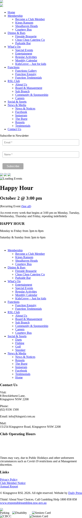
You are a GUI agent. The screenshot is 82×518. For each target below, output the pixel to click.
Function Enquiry (25, 74)
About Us (21, 84)
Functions (13, 67)
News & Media (17, 105)
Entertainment (23, 53)
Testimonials (22, 125)
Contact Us (14, 129)
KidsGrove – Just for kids (30, 63)
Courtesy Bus (23, 29)
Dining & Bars (16, 33)
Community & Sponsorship (31, 94)
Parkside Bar (23, 43)
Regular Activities (26, 57)
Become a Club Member (30, 19)
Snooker (20, 350)
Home (11, 12)
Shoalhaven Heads (26, 26)
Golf (18, 346)
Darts (18, 339)
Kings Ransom (24, 22)
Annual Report (9, 486)
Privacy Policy (9, 479)
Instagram (21, 115)
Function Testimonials (28, 77)
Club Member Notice (13, 483)
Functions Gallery (26, 70)
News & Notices (25, 108)
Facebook (21, 112)
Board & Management (28, 88)
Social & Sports (17, 101)
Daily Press (75, 493)
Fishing (19, 343)
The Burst (21, 118)
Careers (19, 98)
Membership (15, 15)
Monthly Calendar (26, 60)
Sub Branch (22, 91)
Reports (20, 122)
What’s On (14, 46)
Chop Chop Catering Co (30, 39)
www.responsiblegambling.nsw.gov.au (23, 502)
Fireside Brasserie (26, 36)
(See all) (26, 206)
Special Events (24, 50)
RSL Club (14, 81)
